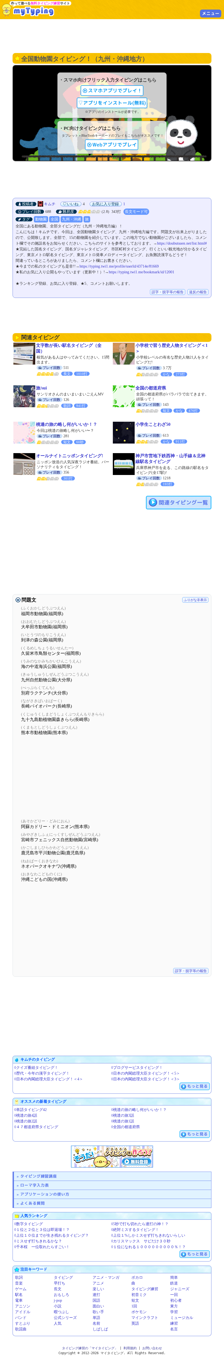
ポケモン (139, 1312)
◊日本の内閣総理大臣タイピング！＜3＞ (145, 1079)
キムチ (49, 204)
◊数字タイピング (28, 1224)
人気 (57, 1323)
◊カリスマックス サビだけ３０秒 (140, 1241)
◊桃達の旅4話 (25, 1115)
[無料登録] (112, 1157)
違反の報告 (198, 292)
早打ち (59, 1283)
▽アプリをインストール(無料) (112, 102)
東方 (174, 1306)
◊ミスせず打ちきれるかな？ (38, 1241)
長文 (57, 1289)
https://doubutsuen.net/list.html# (182, 243)
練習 (174, 1323)
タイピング (63, 1277)
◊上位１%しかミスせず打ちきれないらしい (148, 1235)
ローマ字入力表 (34, 1185)
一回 (174, 1295)
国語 (96, 1300)
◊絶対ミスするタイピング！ (135, 1230)
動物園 (41, 219)
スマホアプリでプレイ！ (115, 90)
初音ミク (139, 1295)
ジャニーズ (179, 1289)
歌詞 (19, 1277)
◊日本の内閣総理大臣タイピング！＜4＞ (48, 1079)
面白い (98, 1306)
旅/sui (41, 388)
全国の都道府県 (150, 388)
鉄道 (174, 1283)
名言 (174, 1329)
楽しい (98, 1289)
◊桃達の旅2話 (25, 1121)
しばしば (100, 1329)
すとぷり (22, 1323)
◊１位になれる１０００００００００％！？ (148, 1247)
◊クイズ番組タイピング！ (36, 1068)
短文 (135, 1300)
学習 (174, 1312)
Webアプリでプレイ (114, 144)
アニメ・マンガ (106, 1277)
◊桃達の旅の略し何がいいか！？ (139, 1110)
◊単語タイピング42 (30, 1110)
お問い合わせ (152, 1348)
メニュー (210, 13)
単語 (96, 1318)
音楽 (19, 1283)
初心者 (176, 1300)
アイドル (22, 1312)
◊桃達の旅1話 (122, 1121)
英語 (135, 1323)
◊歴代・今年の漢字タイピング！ (42, 1073)
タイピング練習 (144, 1289)
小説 (57, 1306)
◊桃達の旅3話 (122, 1115)
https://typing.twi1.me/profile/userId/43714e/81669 (119, 266)
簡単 (174, 1277)
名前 (96, 1323)
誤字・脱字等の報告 (168, 292)
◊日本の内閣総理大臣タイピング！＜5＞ (145, 1073)
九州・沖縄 (71, 219)
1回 (134, 1306)
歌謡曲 (20, 1329)
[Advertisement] (112, 35)
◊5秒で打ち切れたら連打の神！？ (140, 1224)
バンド (20, 1318)
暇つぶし (61, 1312)
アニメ (98, 1283)
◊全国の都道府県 (125, 1127)
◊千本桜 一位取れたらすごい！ (42, 1247)
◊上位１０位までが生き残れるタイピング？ (51, 1235)
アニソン (22, 1306)
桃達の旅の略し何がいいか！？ (66, 424)
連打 (96, 1295)
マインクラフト (144, 1318)
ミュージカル (181, 1318)
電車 (19, 1300)
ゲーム (20, 1289)
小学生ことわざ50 (152, 424)
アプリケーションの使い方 (44, 1194)
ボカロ (137, 1277)
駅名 (19, 1295)
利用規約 (130, 1348)
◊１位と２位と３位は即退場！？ (42, 1230)
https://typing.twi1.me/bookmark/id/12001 (141, 272)
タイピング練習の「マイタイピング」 (90, 1348)
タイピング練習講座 (38, 1176)
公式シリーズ (65, 1318)
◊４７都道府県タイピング (36, 1127)
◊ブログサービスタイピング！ (137, 1068)
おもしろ (61, 1295)
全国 (54, 219)
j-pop (58, 1300)
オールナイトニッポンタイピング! (69, 455)
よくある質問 (32, 1203)
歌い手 (98, 1312)
